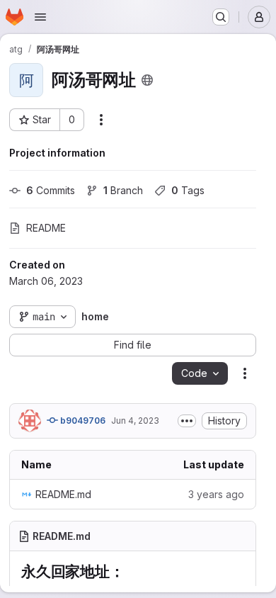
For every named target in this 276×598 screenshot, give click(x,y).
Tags (188, 190)
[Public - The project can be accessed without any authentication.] (147, 80)
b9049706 (81, 420)
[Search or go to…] (220, 17)
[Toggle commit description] (187, 420)
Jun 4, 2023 (135, 420)
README (46, 228)
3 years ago (216, 494)
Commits (50, 190)
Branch (123, 190)
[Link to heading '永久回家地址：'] (133, 571)
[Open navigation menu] (40, 17)
